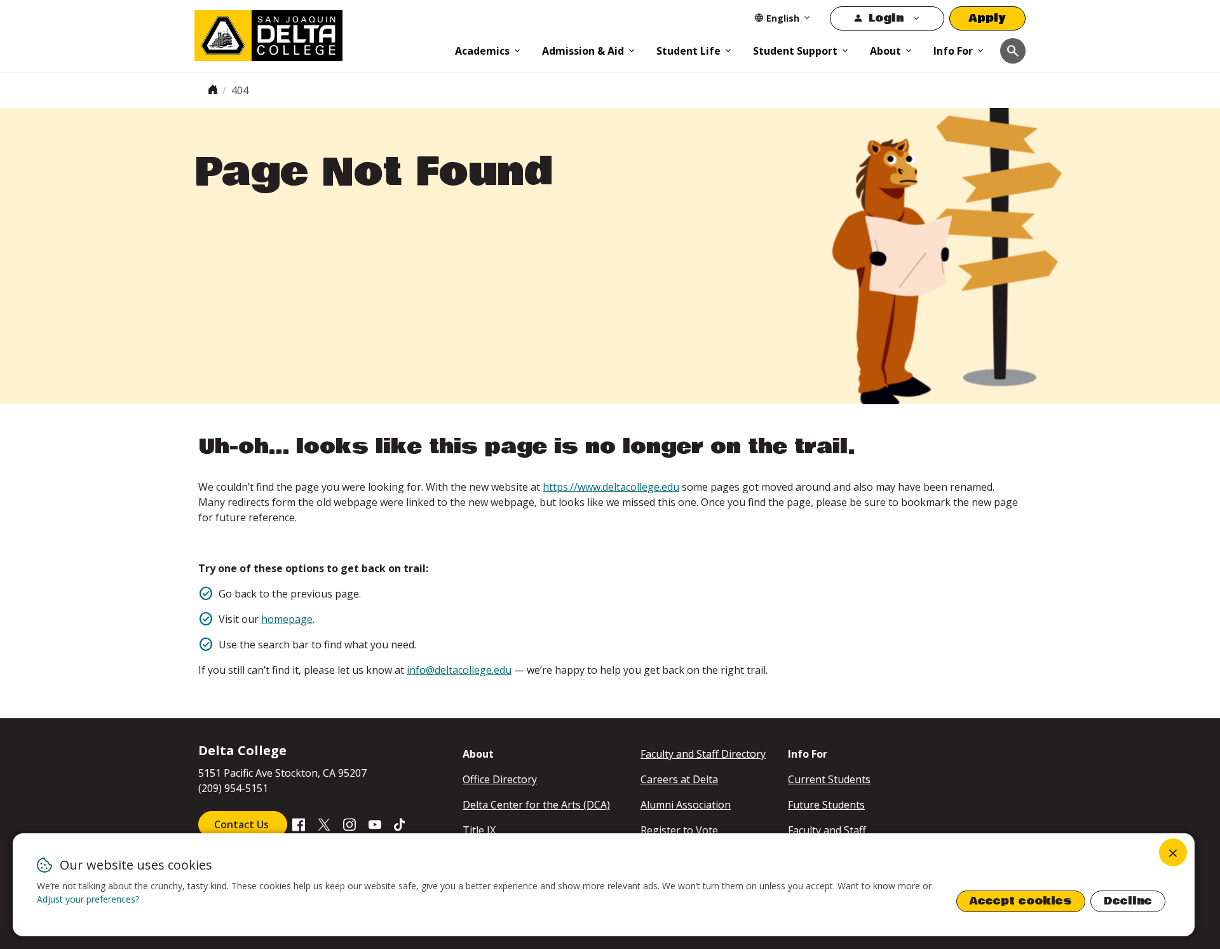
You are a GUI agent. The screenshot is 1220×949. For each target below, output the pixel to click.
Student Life (688, 51)
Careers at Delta (679, 779)
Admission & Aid (583, 51)
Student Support (795, 51)
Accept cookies (1021, 901)
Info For (953, 51)
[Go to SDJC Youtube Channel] (374, 824)
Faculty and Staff (827, 830)
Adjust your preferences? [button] (88, 899)
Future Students (826, 805)
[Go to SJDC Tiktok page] (400, 824)
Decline (1128, 901)
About (885, 51)
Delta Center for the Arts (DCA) (536, 805)
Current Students (829, 779)
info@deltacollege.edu (459, 670)
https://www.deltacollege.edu (611, 487)
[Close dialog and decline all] (1173, 852)
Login (886, 18)
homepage (287, 619)
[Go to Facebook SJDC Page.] (298, 824)
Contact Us (242, 824)
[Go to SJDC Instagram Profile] (349, 824)
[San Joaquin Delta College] (318, 33)
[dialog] (604, 884)
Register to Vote (679, 830)
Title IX (479, 830)
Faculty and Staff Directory (703, 754)
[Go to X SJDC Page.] (324, 824)
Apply (987, 18)
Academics (482, 51)
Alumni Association (685, 805)
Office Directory (500, 779)
